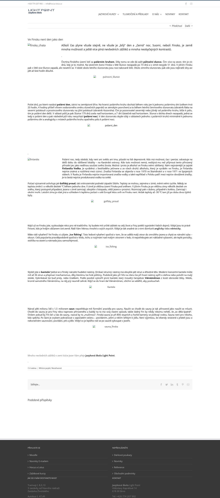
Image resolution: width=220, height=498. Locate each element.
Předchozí (177, 25)
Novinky (118, 461)
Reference (119, 467)
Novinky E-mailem (38, 461)
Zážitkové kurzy (37, 473)
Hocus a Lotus (36, 467)
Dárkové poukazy (123, 455)
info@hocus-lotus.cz (53, 3)
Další (187, 25)
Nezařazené (56, 368)
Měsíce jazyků (45, 368)
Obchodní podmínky (124, 473)
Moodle (33, 455)
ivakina (33, 368)
